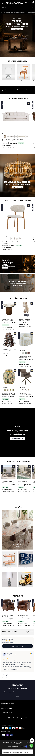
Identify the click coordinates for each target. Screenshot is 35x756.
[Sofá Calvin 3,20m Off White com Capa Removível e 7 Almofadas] (21, 136)
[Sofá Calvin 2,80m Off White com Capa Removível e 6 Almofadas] (16, 136)
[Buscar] (31, 7)
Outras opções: (5, 133)
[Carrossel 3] (9, 580)
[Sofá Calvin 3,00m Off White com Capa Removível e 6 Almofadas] (18, 136)
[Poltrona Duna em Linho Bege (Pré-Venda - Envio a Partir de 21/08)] (23, 353)
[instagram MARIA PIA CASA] (9, 718)
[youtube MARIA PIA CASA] (17, 718)
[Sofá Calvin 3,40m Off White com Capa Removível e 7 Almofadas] (24, 136)
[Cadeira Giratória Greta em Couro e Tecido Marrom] (23, 390)
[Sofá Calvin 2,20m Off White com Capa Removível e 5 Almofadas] (8, 136)
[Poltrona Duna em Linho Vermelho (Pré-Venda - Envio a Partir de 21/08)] (28, 353)
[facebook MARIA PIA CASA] (13, 718)
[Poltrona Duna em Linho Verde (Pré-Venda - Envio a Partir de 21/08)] (26, 353)
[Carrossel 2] (17, 283)
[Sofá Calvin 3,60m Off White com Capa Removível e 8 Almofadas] (27, 136)
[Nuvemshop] (13, 747)
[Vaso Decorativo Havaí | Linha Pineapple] (8, 390)
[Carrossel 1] (17, 35)
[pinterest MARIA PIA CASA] (26, 718)
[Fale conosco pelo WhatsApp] (31, 746)
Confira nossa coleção (17, 438)
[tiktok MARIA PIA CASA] (21, 718)
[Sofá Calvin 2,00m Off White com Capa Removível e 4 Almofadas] (5, 136)
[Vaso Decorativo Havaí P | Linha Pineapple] (5, 390)
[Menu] (2, 3)
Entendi (26, 752)
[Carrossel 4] (25, 580)
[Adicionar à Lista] (28, 103)
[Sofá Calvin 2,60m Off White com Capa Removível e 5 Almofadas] (13, 136)
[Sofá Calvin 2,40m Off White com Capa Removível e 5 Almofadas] (10, 136)
